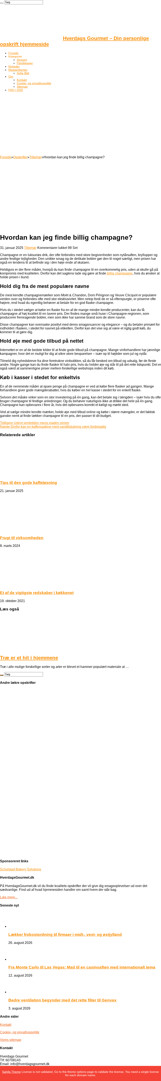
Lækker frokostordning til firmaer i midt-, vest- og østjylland (65, 934)
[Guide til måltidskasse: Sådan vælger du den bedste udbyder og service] (11, 853)
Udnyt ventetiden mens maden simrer (34, 423)
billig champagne (119, 273)
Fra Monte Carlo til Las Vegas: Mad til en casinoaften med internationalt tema (81, 967)
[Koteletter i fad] (11, 803)
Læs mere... (8, 897)
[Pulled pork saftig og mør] (11, 753)
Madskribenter (17, 70)
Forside (13, 53)
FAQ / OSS (15, 90)
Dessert (22, 59)
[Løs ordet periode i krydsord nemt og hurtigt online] (11, 786)
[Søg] (1, 3)
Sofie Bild (23, 73)
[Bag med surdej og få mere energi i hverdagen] (11, 770)
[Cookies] (11, 704)
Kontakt (22, 80)
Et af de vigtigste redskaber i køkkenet (37, 593)
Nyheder (14, 66)
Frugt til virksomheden (21, 538)
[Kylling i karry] (11, 820)
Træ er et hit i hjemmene (29, 658)
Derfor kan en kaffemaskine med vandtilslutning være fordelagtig (53, 426)
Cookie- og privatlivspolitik (34, 83)
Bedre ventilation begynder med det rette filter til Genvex (62, 1000)
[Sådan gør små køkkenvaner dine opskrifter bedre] (11, 737)
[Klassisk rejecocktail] (11, 720)
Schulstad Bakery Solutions (20, 869)
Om (10, 76)
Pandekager (25, 63)
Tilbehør (35, 157)
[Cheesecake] (11, 836)
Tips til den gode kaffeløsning (28, 482)
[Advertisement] (80, 124)
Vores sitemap (10, 1040)
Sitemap (22, 86)
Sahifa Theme (11, 1071)
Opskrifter (20, 157)
